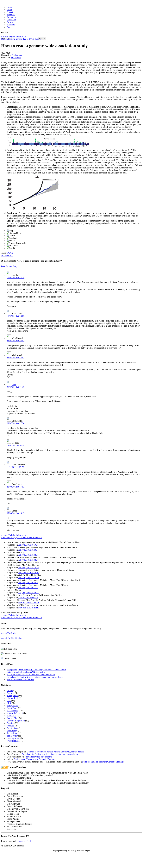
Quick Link (12, 728)
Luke (14, 384)
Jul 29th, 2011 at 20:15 (28, 582)
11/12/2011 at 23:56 (15, 467)
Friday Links (12, 705)
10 (7, 255)
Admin (10, 690)
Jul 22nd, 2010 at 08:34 (28, 572)
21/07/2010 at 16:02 (15, 340)
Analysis (10, 693)
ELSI (9, 703)
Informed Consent (15, 713)
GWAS (9, 253)
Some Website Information (13, 36)
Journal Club (12, 718)
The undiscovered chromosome (20, 679)
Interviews (11, 715)
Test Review (12, 736)
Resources (11, 17)
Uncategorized (13, 738)
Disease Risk (12, 698)
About (9, 9)
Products (10, 726)
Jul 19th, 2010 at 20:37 (28, 550)
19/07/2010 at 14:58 (15, 277)
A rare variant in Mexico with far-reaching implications (31, 674)
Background (17, 55)
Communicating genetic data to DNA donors (21, 39)
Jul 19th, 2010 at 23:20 (28, 560)
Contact (10, 27)
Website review (13, 741)
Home (9, 7)
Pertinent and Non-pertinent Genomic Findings (34, 759)
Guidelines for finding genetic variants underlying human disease (35, 677)
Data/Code (11, 19)
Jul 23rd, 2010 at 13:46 (28, 577)
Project (10, 12)
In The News (12, 710)
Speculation (12, 731)
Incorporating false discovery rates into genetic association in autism (36, 669)
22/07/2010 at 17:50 (15, 423)
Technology (12, 733)
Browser (10, 22)
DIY (9, 700)
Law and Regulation (16, 720)
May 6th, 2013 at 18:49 (28, 607)
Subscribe (11, 24)
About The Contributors (11, 638)
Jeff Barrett (16, 57)
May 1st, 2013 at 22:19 (28, 602)
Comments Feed (23, 841)
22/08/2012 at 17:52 (15, 487)
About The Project (9, 633)
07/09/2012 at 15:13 (15, 513)
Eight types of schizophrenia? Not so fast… (26, 672)
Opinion (10, 723)
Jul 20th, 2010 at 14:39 (28, 567)
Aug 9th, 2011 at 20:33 (28, 592)
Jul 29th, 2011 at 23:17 (28, 587)
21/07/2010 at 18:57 (15, 357)
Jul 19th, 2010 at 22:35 (28, 555)
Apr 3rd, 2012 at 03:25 (28, 597)
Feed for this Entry (9, 266)
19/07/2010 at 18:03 (15, 316)
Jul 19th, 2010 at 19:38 (28, 545)
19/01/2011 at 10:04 (15, 445)
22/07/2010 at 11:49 (15, 387)
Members (11, 14)
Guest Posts (12, 708)
